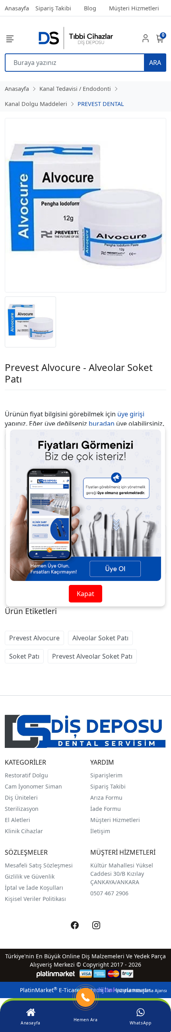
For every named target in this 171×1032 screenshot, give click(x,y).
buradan (102, 423)
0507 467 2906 (109, 893)
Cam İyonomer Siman (33, 786)
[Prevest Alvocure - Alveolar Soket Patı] (85, 205)
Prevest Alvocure (34, 638)
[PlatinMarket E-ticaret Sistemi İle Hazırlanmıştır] (56, 973)
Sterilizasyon (22, 808)
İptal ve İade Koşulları (34, 887)
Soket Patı (24, 656)
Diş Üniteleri (21, 797)
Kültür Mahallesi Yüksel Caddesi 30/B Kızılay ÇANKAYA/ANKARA (121, 873)
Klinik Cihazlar (24, 831)
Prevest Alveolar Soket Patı (92, 656)
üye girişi (130, 414)
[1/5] (10, 399)
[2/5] (15, 399)
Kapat (85, 593)
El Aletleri (17, 820)
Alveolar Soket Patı (100, 638)
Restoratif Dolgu (26, 775)
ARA (155, 62)
